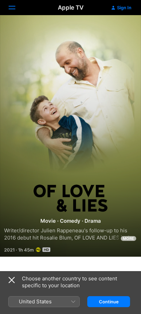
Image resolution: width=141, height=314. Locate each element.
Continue (109, 301)
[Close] (12, 280)
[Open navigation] (16, 7)
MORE (128, 238)
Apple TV (71, 7)
